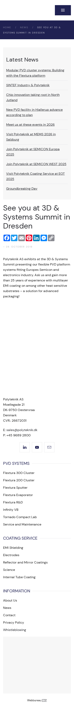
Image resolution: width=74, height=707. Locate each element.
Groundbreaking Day (21, 188)
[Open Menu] (63, 10)
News (7, 608)
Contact (9, 615)
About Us (10, 600)
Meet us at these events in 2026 (30, 124)
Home (7, 27)
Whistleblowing (14, 630)
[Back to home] (27, 10)
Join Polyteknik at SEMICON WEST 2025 (36, 164)
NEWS (24, 27)
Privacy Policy (13, 622)
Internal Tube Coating (19, 577)
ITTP (44, 700)
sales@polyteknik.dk (21, 430)
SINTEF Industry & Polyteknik (28, 85)
